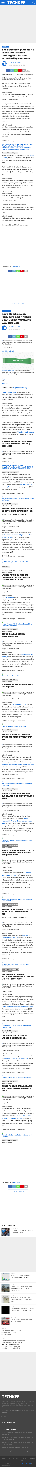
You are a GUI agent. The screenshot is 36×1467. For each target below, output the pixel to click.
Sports (32, 1458)
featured (16, 267)
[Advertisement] (18, 24)
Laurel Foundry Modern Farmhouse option (17, 1006)
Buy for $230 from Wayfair (10, 1031)
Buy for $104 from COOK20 (10, 969)
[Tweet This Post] (12, 70)
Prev (3, 379)
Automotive (16, 1458)
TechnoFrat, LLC (26, 1463)
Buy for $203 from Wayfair (10, 629)
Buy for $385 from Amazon (10, 472)
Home (3, 1458)
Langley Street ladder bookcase (16, 1058)
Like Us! (16, 1460)
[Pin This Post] (20, 70)
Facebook (15, 1410)
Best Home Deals (8, 351)
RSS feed (5, 1412)
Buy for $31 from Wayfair (9, 679)
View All (5, 384)
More (22, 1460)
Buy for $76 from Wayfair (9, 789)
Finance (25, 1458)
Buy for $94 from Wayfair (9, 1081)
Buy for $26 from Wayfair (9, 153)
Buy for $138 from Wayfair (10, 730)
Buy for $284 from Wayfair (10, 845)
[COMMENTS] (28, 70)
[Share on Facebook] (8, 70)
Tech (8, 1458)
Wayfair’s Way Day (20, 388)
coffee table (9, 597)
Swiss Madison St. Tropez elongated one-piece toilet (17, 820)
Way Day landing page (26, 432)
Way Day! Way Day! (9, 392)
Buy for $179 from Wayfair (10, 904)
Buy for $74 (5, 566)
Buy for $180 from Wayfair (10, 504)
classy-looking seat (19, 704)
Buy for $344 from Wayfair (10, 1140)
